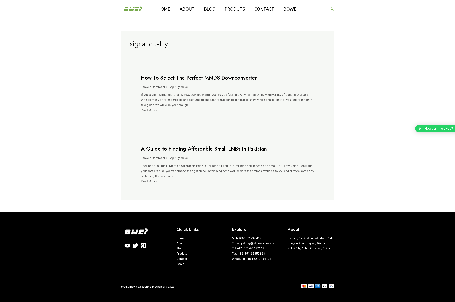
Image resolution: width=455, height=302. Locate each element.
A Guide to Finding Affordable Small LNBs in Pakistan (204, 149)
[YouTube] (127, 246)
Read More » (149, 110)
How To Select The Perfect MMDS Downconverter (199, 77)
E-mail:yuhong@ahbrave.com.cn (253, 243)
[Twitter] (135, 246)
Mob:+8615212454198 (247, 238)
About (187, 9)
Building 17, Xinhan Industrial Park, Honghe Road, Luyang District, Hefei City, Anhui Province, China (310, 243)
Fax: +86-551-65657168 (248, 253)
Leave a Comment (153, 87)
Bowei (290, 9)
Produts (235, 9)
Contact (264, 9)
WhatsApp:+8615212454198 (251, 258)
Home (163, 9)
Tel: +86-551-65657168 (248, 248)
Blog (209, 9)
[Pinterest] (143, 246)
